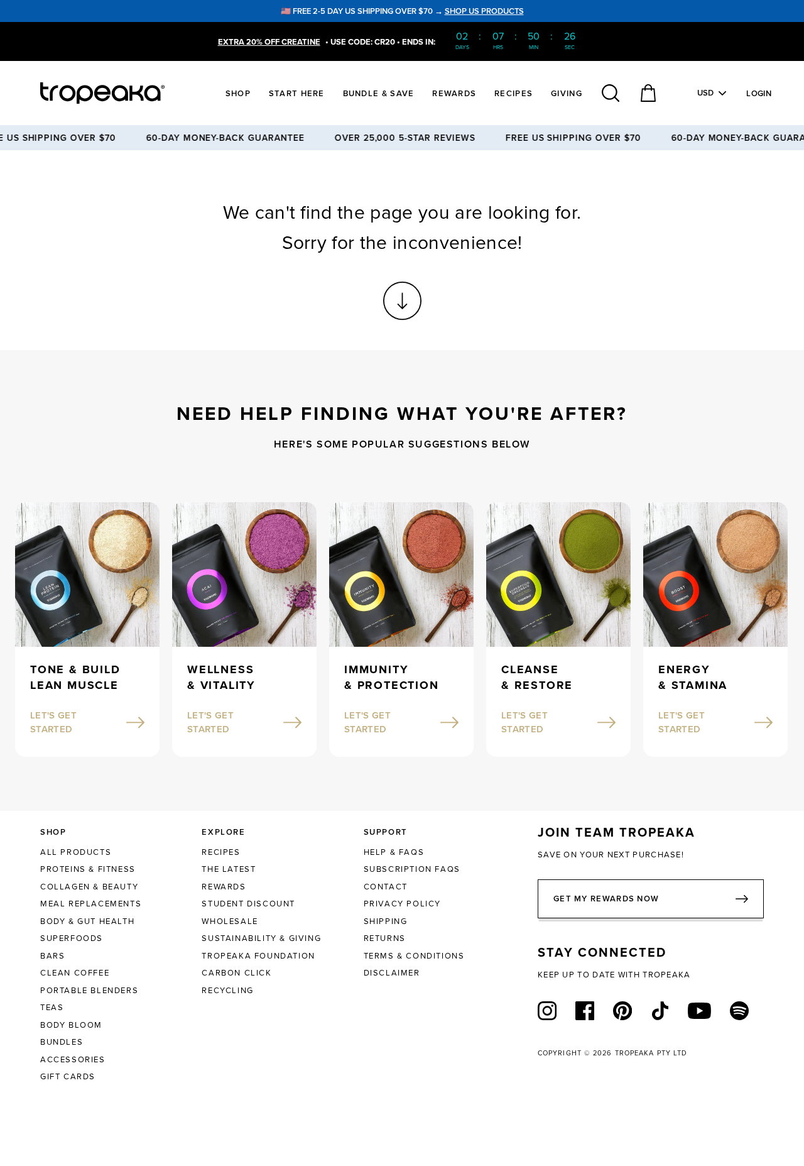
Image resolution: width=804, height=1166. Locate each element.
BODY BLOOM (71, 1024)
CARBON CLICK (236, 972)
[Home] (125, 93)
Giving (566, 93)
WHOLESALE (230, 921)
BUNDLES (61, 1041)
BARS (52, 955)
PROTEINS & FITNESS (88, 868)
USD (705, 93)
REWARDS (224, 886)
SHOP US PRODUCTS (484, 11)
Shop (238, 93)
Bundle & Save (379, 93)
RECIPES (221, 851)
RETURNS (385, 937)
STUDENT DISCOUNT (248, 903)
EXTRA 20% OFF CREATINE (269, 42)
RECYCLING (227, 990)
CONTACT (386, 886)
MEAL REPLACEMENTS (90, 903)
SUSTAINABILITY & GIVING (261, 937)
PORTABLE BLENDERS (89, 990)
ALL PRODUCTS (75, 851)
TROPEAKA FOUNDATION (258, 955)
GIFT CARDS (67, 1076)
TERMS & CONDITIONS (414, 955)
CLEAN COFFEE (74, 972)
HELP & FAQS (394, 851)
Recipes (513, 93)
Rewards (454, 93)
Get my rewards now (606, 899)
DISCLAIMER (392, 972)
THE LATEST (229, 868)
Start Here (297, 93)
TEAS (51, 1007)
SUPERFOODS (71, 937)
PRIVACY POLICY (402, 903)
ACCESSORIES (73, 1059)
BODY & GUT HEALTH (87, 921)
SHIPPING (386, 921)
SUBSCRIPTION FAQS (412, 868)
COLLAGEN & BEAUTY (89, 886)
